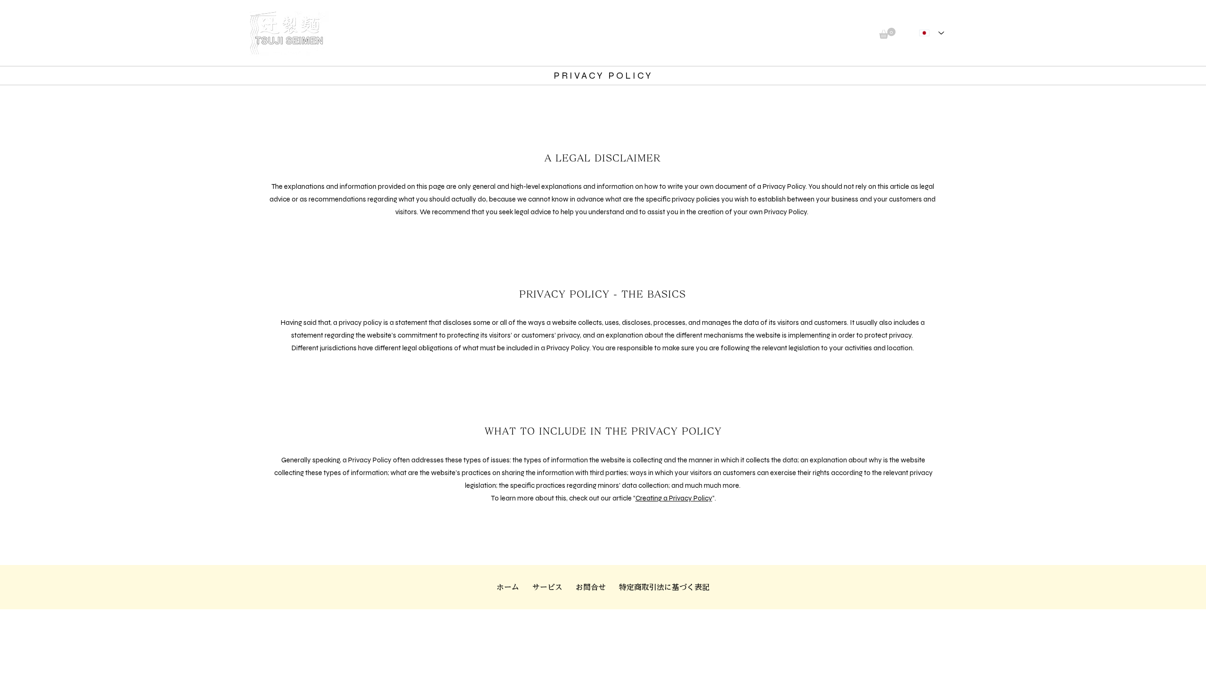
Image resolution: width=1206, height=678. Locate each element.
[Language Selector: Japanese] (931, 33)
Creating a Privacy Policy (674, 498)
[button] (887, 33)
